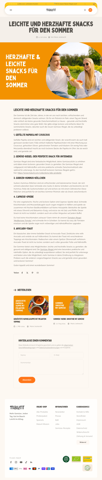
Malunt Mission (42, 424)
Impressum (81, 420)
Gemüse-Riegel (47, 249)
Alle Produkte (42, 412)
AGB (78, 424)
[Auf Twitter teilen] (27, 273)
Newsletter (60, 412)
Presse (58, 416)
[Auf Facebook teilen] (22, 273)
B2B (57, 420)
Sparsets (40, 420)
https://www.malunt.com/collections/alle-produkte (39, 173)
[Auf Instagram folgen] (16, 462)
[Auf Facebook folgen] (11, 462)
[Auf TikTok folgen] (26, 462)
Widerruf (83, 442)
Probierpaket (41, 416)
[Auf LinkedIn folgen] (31, 462)
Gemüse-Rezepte (62, 428)
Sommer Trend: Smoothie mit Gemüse (68, 319)
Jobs (57, 424)
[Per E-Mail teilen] (38, 273)
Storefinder (81, 416)
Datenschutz (81, 428)
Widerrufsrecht (82, 432)
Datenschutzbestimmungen (49, 348)
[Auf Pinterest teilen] (32, 273)
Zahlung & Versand (84, 436)
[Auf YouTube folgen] (21, 462)
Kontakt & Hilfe (82, 412)
